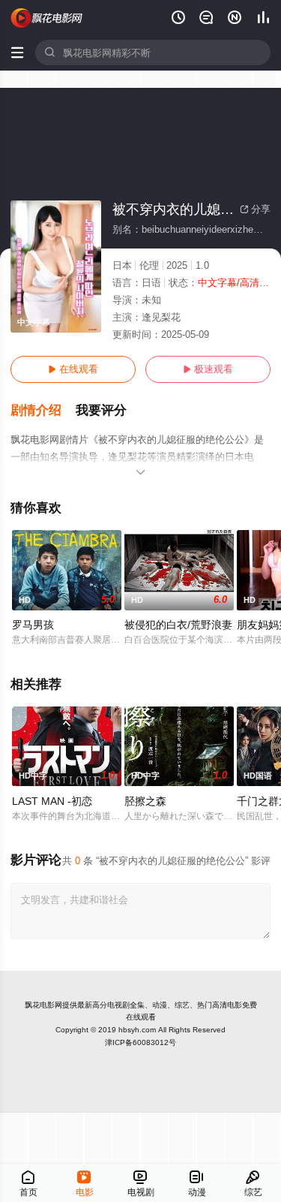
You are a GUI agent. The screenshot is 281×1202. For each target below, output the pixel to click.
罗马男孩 (33, 625)
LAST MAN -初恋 (52, 801)
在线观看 (73, 369)
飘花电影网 (43, 1005)
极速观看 (208, 369)
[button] (43, 410)
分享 (255, 209)
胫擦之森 (145, 801)
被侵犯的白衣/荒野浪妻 (178, 625)
